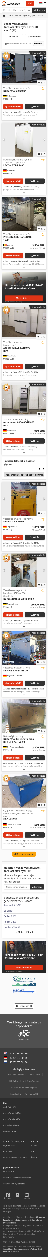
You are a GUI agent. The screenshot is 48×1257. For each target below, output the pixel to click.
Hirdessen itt (25, 1005)
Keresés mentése (25, 854)
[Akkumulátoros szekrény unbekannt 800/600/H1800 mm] (24, 399)
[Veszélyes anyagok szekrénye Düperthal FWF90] (24, 499)
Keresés (40, 10)
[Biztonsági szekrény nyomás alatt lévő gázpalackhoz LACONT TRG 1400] (24, 140)
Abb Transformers (31, 1081)
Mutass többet (25, 932)
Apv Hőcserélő (31, 1094)
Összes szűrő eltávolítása (19, 43)
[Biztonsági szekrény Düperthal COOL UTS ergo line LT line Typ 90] (24, 716)
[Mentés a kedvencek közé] (43, 88)
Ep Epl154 (8, 910)
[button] (45, 3)
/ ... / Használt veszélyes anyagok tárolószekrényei (25, 15)
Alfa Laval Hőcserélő (17, 1074)
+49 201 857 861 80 (18, 1053)
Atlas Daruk (35, 1074)
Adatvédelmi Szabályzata (13, 1249)
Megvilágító (15, 1094)
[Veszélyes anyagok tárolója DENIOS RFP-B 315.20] (24, 648)
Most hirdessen (24, 298)
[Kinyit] (24, 118)
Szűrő (14, 36)
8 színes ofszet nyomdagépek (24, 1087)
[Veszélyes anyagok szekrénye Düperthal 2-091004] (24, 68)
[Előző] (4, 68)
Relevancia (35, 36)
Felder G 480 (10, 921)
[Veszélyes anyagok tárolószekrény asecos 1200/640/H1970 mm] (24, 322)
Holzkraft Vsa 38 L (13, 927)
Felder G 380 (10, 916)
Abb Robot (13, 1081)
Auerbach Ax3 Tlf (12, 905)
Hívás (36, 106)
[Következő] (44, 68)
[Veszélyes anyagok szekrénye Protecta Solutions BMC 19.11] (24, 214)
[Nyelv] (40, 3)
